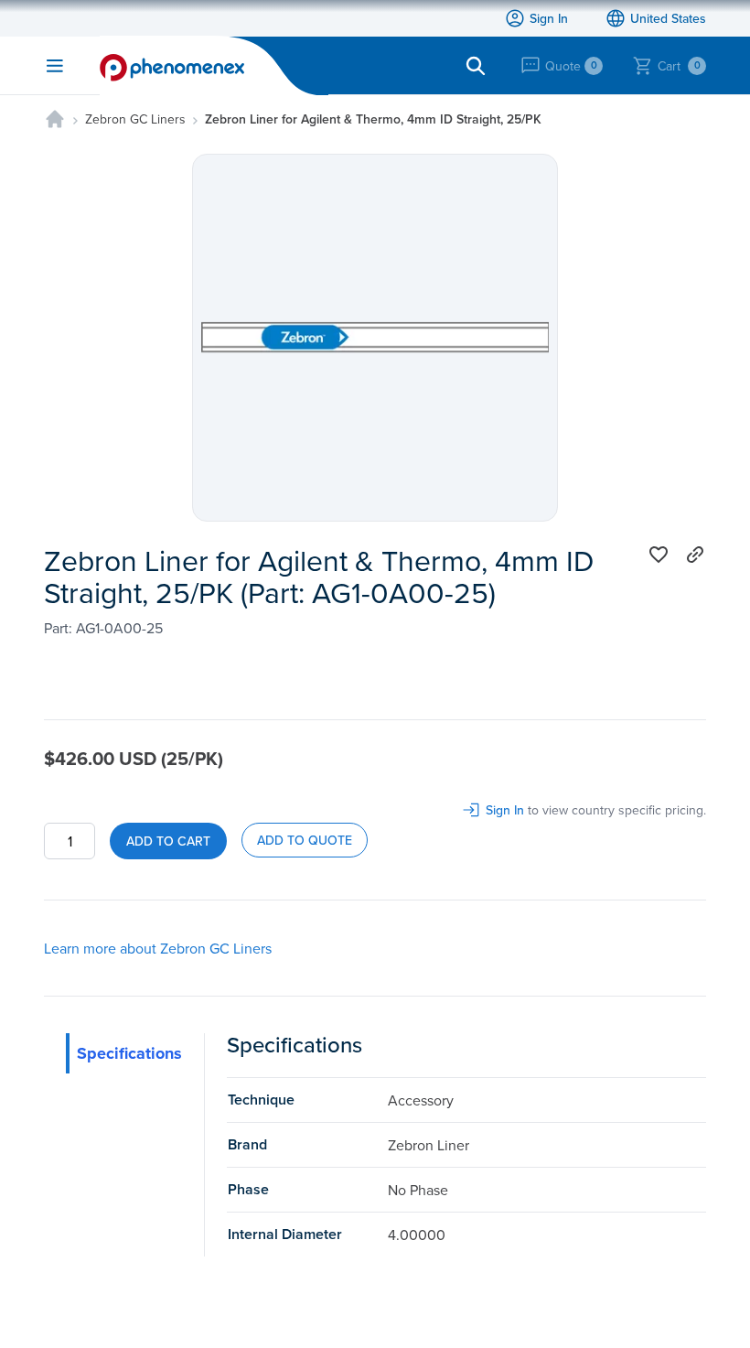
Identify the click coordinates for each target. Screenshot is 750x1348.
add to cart (168, 841)
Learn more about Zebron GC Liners (158, 948)
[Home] (55, 119)
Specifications (129, 1053)
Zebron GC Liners (135, 119)
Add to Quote (304, 840)
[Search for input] (475, 66)
